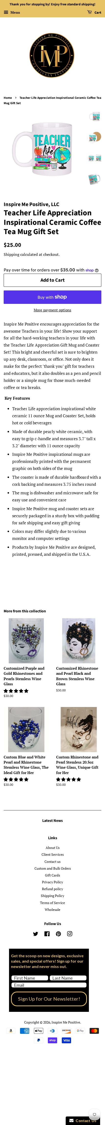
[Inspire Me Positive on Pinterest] (58, 934)
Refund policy (52, 888)
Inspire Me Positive (66, 1022)
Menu (15, 12)
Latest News (52, 820)
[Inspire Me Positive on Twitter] (35, 934)
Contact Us (85, 1121)
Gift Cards (52, 875)
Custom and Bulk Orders (52, 868)
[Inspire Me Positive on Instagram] (69, 934)
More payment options (52, 310)
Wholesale (52, 909)
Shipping (11, 254)
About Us (53, 847)
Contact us (52, 861)
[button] (16, 691)
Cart (97, 12)
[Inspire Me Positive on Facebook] (47, 934)
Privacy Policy (52, 882)
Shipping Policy (52, 895)
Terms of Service (52, 902)
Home (8, 98)
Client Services (53, 854)
